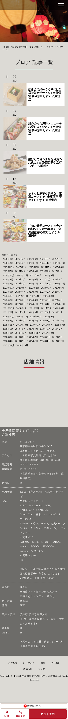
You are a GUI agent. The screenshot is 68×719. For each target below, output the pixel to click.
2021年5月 (8, 312)
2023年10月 (8, 287)
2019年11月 (8, 324)
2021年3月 (32, 312)
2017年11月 (8, 345)
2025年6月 (58, 267)
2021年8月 (34, 308)
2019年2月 (57, 329)
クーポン (55, 663)
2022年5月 (45, 300)
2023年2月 (45, 291)
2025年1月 (57, 271)
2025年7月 (46, 267)
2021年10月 (8, 308)
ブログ (41, 669)
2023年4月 (20, 291)
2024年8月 (8, 279)
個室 (42, 663)
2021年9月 (21, 308)
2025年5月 (8, 271)
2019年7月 (60, 324)
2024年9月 (48, 275)
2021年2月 (45, 312)
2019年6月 (8, 329)
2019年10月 (22, 324)
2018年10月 (48, 333)
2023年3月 (32, 291)
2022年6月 (32, 300)
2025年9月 (21, 267)
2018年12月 (21, 333)
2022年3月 (8, 304)
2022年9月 (48, 296)
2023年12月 (46, 283)
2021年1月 (57, 312)
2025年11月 (59, 263)
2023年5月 (8, 291)
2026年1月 (32, 263)
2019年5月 (20, 329)
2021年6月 (58, 308)
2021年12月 (46, 304)
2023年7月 (46, 287)
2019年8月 (47, 324)
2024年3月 (8, 283)
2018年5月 (57, 337)
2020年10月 (36, 316)
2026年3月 (8, 263)
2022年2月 (20, 304)
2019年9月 (35, 324)
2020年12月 (8, 316)
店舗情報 (27, 669)
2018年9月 (8, 337)
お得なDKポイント (35, 706)
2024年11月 (22, 275)
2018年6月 (45, 337)
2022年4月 (57, 300)
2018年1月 (45, 341)
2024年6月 (32, 279)
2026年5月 (45, 259)
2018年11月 (34, 333)
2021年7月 (46, 308)
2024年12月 (8, 275)
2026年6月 (32, 259)
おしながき (29, 663)
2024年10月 (36, 275)
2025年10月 (8, 267)
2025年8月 (34, 267)
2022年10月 (36, 296)
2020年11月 (22, 316)
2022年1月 (32, 304)
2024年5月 (45, 279)
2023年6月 (58, 287)
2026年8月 (8, 259)
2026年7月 (20, 259)
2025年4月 (20, 271)
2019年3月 (45, 329)
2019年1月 (8, 333)
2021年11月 (59, 304)
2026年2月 (20, 263)
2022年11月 (22, 296)
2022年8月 (8, 300)
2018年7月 (32, 337)
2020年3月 (20, 320)
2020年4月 (8, 320)
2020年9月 (48, 316)
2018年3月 (20, 341)
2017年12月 (58, 341)
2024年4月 (57, 279)
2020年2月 (32, 320)
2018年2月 (32, 341)
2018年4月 (8, 341)
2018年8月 (20, 337)
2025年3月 (32, 271)
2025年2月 (45, 271)
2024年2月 (20, 283)
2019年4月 (32, 329)
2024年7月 (20, 279)
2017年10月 (22, 345)
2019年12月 (58, 320)
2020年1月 (45, 320)
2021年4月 (20, 312)
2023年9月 (21, 287)
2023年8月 (34, 287)
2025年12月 (46, 263)
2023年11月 (59, 283)
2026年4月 (57, 259)
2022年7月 (20, 300)
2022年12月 (8, 296)
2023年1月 (57, 291)
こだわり (12, 663)
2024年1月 (32, 283)
